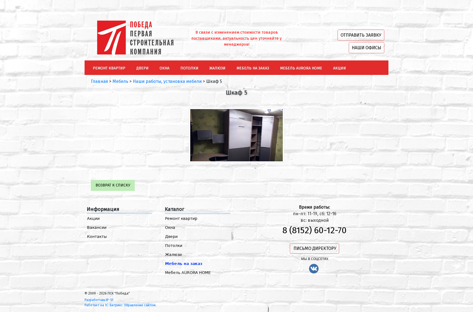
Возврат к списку (113, 185)
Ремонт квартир (181, 218)
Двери (171, 236)
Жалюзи (173, 254)
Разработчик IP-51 (99, 300)
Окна (170, 227)
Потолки (173, 245)
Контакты (97, 236)
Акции (93, 218)
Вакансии (96, 227)
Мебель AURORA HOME (188, 272)
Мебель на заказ (183, 263)
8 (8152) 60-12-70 (314, 230)
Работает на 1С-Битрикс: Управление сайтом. (120, 305)
